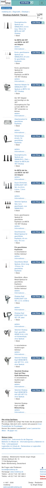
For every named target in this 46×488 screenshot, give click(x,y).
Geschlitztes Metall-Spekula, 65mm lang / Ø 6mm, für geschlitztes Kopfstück (22, 266)
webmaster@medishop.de (12, 487)
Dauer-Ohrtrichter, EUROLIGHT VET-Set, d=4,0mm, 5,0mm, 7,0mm (21, 186)
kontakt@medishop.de (10, 469)
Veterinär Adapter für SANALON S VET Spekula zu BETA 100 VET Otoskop (22, 87)
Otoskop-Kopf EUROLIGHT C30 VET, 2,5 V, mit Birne (22, 298)
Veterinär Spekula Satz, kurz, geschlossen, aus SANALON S (21, 205)
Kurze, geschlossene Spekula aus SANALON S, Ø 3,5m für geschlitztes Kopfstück (22, 56)
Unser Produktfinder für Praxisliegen (22, 425)
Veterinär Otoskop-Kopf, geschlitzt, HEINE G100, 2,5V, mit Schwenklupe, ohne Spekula (21, 334)
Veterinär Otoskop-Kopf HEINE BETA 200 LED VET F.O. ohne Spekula (21, 393)
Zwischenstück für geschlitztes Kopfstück (21, 121)
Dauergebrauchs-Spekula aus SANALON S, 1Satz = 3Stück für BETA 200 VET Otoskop (22, 159)
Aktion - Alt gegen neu (9, 430)
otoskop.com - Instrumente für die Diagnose (17, 439)
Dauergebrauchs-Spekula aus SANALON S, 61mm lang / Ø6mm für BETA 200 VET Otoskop (22, 27)
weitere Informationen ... (20, 47)
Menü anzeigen (6, 8)
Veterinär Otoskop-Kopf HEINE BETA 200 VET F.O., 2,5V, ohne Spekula (21, 361)
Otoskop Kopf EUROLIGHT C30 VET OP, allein (21, 315)
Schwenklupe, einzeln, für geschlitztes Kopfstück (19, 139)
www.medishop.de (16, 472)
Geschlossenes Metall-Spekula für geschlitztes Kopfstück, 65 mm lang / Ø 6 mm (21, 236)
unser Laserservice (33, 428)
